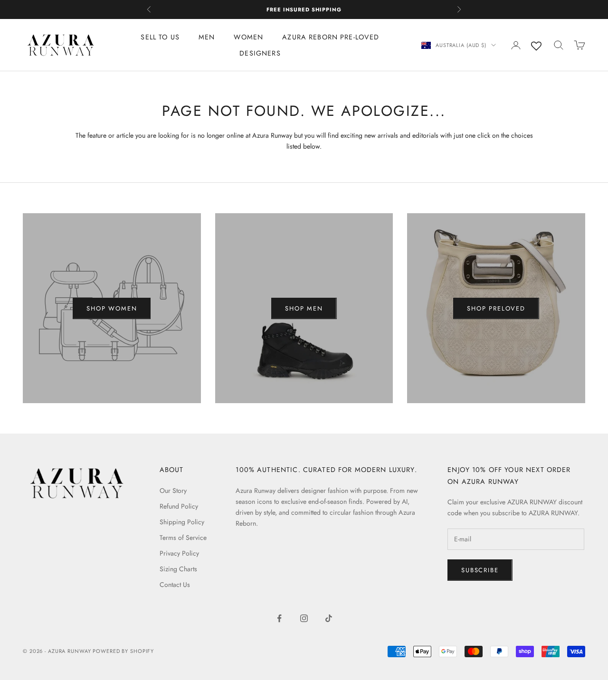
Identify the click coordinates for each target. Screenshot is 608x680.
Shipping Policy (182, 522)
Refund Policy (179, 506)
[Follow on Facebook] (279, 618)
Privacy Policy (179, 553)
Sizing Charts (178, 569)
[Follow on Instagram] (304, 618)
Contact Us (175, 584)
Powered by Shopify (123, 651)
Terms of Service (183, 537)
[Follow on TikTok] (328, 618)
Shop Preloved (496, 308)
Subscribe (479, 570)
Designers (259, 53)
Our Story (173, 490)
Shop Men (304, 308)
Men (207, 37)
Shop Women (111, 308)
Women (248, 37)
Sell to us (160, 37)
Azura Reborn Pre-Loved (330, 37)
